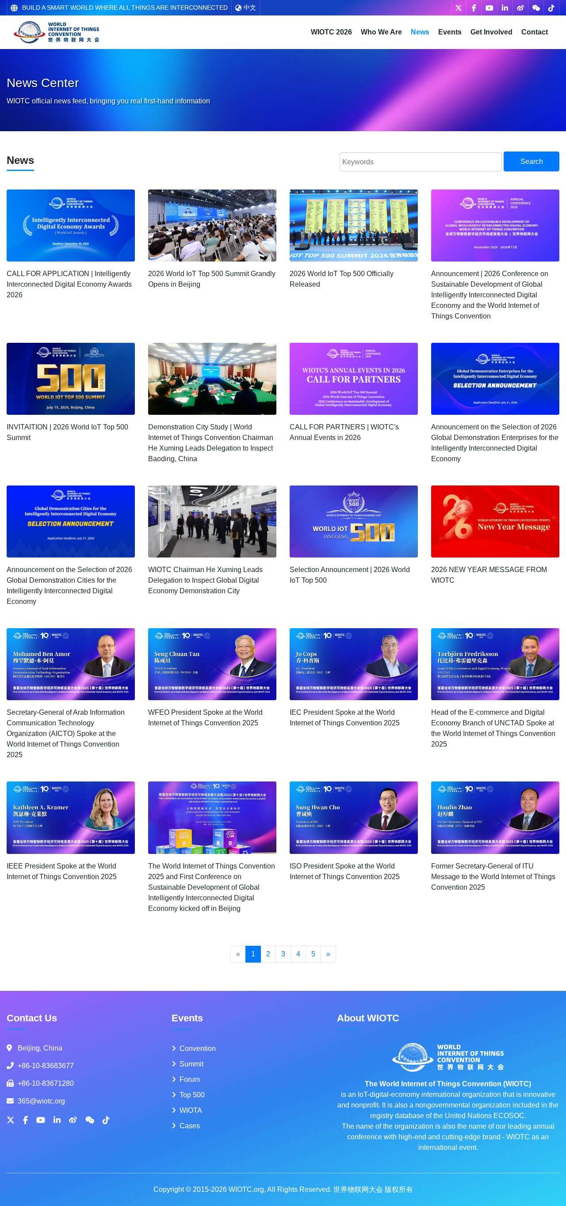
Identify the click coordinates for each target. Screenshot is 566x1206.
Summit (191, 1064)
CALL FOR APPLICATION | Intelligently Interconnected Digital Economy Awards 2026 (69, 284)
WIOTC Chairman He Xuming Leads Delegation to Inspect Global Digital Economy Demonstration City (205, 580)
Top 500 (192, 1095)
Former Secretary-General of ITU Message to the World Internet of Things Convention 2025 (493, 876)
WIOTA (191, 1110)
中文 (250, 7)
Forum (190, 1079)
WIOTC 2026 (331, 32)
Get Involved (491, 32)
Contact (534, 32)
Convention (198, 1048)
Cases (190, 1126)
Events (450, 32)
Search (531, 161)
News (420, 32)
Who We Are (381, 32)
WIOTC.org (246, 1189)
